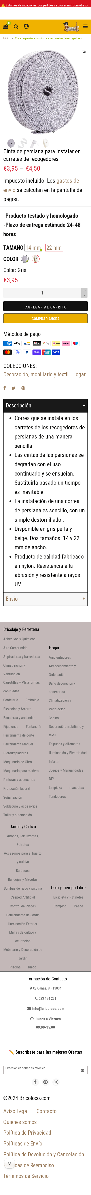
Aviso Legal (15, 1111)
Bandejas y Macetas (23, 879)
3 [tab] (48, 131)
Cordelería (10, 700)
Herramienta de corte (18, 735)
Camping (60, 906)
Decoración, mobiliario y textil (35, 374)
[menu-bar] (84, 26)
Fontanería (33, 726)
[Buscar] (16, 27)
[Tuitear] (13, 388)
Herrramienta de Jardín (23, 915)
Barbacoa (23, 870)
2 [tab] (43, 131)
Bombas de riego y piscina (23, 888)
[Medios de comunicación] (84, 52)
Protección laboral (16, 788)
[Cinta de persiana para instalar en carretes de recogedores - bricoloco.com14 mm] (45, 90)
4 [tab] (53, 131)
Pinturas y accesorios (19, 779)
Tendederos (57, 796)
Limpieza (55, 787)
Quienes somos (20, 1122)
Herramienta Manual (18, 744)
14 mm (33, 248)
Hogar (79, 374)
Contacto (46, 1111)
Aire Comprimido (15, 648)
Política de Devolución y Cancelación (43, 1154)
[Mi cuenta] (26, 26)
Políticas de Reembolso (28, 1165)
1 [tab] (37, 131)
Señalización (12, 797)
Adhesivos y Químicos (19, 639)
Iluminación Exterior (22, 924)
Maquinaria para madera (21, 770)
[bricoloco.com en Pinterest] (45, 1082)
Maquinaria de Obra (17, 762)
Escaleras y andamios (19, 717)
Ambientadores (60, 657)
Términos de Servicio (26, 1176)
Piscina (15, 967)
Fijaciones (10, 726)
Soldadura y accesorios (20, 806)
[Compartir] (4, 388)
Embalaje (32, 700)
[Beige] (36, 259)
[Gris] (25, 259)
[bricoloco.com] (71, 27)
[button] (84, 295)
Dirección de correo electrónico (26, 1068)
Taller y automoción (17, 815)
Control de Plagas (23, 906)
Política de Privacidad (27, 1133)
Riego (32, 967)
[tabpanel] (45, 90)
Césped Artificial (23, 897)
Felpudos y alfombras (64, 744)
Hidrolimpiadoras (15, 753)
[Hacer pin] (23, 388)
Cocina (54, 718)
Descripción (18, 405)
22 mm (54, 248)
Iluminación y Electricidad (68, 753)
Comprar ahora (46, 318)
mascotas (77, 787)
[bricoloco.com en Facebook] (35, 1082)
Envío (12, 599)
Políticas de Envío (22, 1143)
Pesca (78, 906)
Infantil (54, 761)
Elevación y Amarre (17, 709)
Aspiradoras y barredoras (21, 656)
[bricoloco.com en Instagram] (56, 1082)
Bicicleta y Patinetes (68, 897)
